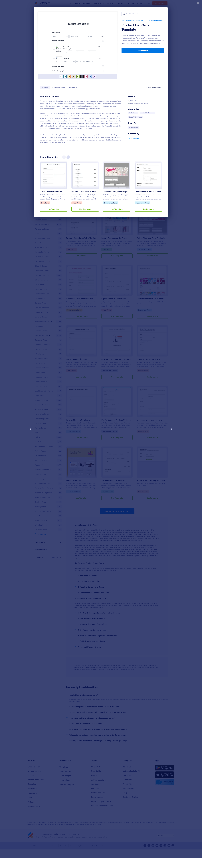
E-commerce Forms (110, 203)
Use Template (143, 50)
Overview (45, 87)
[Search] (124, 14)
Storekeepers (134, 128)
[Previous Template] (30, 429)
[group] (53, 188)
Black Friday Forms (135, 117)
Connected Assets (58, 87)
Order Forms (140, 20)
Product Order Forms (155, 20)
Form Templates (128, 20)
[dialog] (101, 429)
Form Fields (73, 87)
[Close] (198, 3)
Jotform (135, 138)
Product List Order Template (136, 27)
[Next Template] (171, 429)
